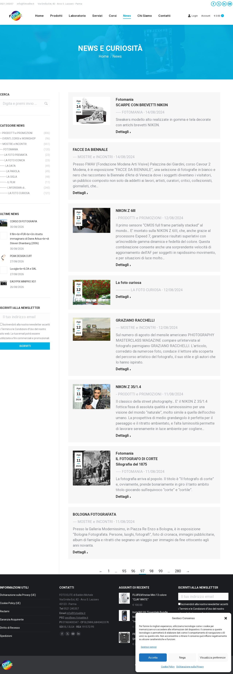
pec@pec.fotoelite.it (76, 617)
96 (133, 571)
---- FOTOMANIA (129, 112)
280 (178, 571)
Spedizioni (6, 635)
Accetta (152, 657)
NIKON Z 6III (125, 210)
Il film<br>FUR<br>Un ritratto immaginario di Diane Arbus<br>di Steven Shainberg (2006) (29, 239)
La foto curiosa (128, 282)
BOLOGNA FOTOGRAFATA (94, 514)
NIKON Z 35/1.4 (128, 387)
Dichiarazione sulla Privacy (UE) (18, 594)
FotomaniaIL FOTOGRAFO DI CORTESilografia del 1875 (137, 458)
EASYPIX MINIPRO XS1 (23, 281)
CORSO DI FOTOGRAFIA (23, 221)
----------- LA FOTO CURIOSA (138, 290)
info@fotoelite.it (25, 3)
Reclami (4, 611)
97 (142, 571)
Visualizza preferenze (213, 657)
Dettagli (122, 132)
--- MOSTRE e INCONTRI (93, 157)
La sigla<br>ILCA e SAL (23, 268)
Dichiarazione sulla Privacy (190, 666)
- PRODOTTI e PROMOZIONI (138, 218)
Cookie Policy (168, 666)
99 (161, 571)
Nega (182, 657)
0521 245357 (6, 3)
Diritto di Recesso (10, 627)
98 (151, 571)
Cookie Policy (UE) (10, 603)
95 (124, 571)
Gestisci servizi (149, 647)
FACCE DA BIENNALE (90, 149)
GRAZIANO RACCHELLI (135, 320)
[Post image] (3, 222)
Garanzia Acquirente (12, 619)
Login (195, 15)
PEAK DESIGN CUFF (21, 256)
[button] (226, 618)
